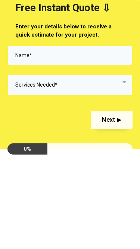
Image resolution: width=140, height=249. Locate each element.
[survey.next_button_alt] (112, 120)
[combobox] (70, 85)
